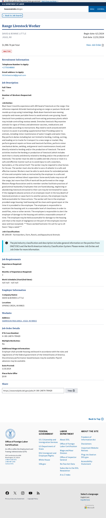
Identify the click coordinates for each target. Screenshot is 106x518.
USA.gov (42, 464)
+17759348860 (8, 67)
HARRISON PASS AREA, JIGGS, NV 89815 (19, 321)
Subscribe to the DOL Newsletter (69, 469)
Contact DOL (9, 464)
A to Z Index (65, 474)
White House (44, 459)
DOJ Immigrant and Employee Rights (47, 454)
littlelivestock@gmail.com (14, 75)
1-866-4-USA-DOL (11, 460)
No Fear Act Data (67, 464)
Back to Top (94, 419)
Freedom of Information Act (88, 438)
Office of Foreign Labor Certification (68, 445)
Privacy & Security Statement (14, 499)
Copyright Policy (33, 499)
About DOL (65, 439)
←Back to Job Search (12, 15)
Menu (92, 9)
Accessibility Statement (86, 462)
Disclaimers (86, 443)
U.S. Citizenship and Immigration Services (48, 440)
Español (100, 9)
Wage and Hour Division (66, 451)
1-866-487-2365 (10, 462)
